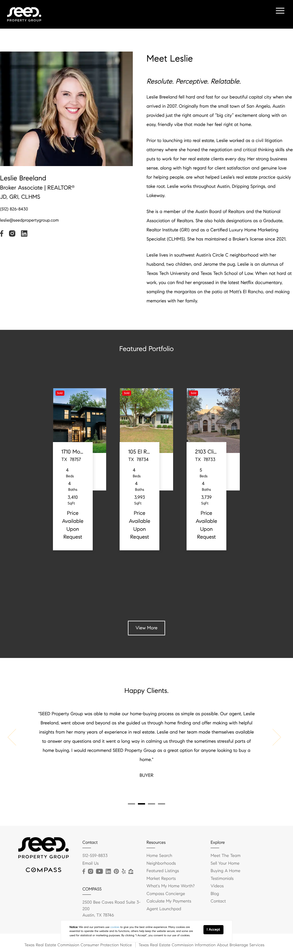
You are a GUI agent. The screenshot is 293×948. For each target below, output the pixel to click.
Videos (217, 886)
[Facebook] (83, 871)
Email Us (90, 863)
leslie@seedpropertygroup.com (29, 220)
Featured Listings (162, 871)
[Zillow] (130, 871)
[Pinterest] (116, 871)
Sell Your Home (225, 863)
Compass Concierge (165, 893)
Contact (218, 901)
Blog (215, 893)
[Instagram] (90, 871)
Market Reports (161, 878)
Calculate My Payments (168, 901)
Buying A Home (225, 871)
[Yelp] (124, 871)
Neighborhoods (161, 863)
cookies (114, 927)
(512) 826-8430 (14, 209)
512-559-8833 (95, 855)
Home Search (159, 855)
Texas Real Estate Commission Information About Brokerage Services (201, 944)
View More (147, 628)
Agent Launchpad (163, 909)
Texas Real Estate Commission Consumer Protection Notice (78, 944)
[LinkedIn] (108, 871)
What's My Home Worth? (170, 886)
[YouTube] (99, 871)
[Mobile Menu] (279, 11)
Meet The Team (226, 855)
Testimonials (222, 878)
